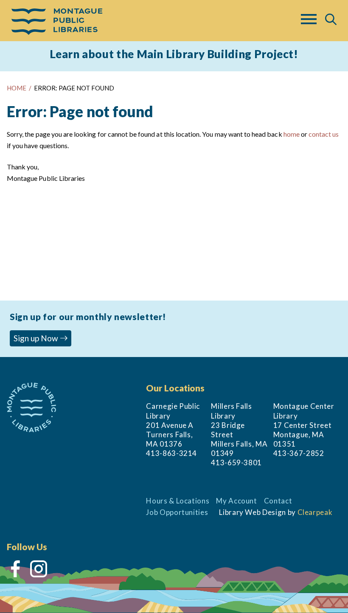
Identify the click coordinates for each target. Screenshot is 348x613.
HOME (16, 88)
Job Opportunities (177, 512)
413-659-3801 (236, 462)
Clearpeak (315, 512)
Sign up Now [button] (37, 338)
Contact (278, 500)
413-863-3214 (171, 453)
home (291, 134)
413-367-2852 (298, 453)
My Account (236, 500)
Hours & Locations (177, 500)
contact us (324, 134)
